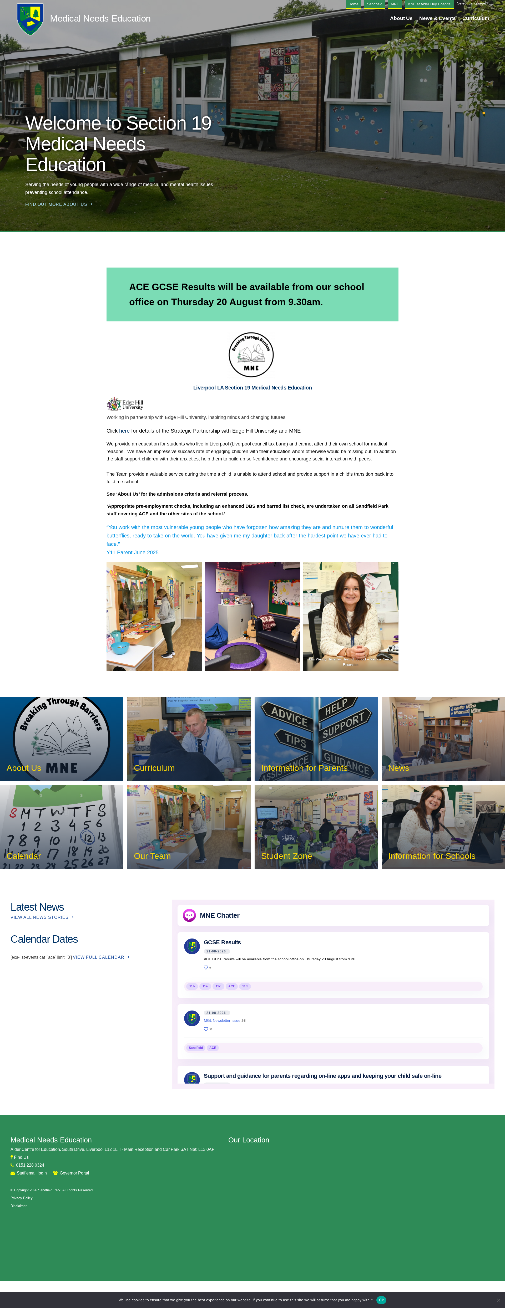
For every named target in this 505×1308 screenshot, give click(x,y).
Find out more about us (56, 204)
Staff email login (32, 1173)
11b (192, 986)
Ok (381, 1300)
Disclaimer (19, 1206)
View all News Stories (40, 917)
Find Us (21, 1157)
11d (245, 986)
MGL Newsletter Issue (222, 1020)
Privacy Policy (22, 1198)
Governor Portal (74, 1173)
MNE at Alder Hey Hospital (429, 4)
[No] (498, 1300)
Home (353, 4)
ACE (231, 986)
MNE (395, 4)
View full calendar (98, 957)
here (125, 431)
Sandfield (374, 4)
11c (218, 986)
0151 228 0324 (30, 1165)
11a (205, 986)
